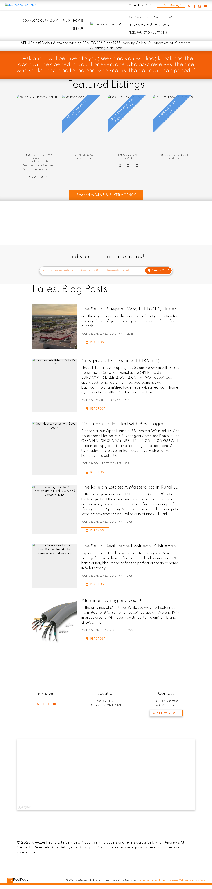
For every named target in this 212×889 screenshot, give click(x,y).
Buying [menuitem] (134, 17)
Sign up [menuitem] (77, 28)
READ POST (97, 342)
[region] (106, 774)
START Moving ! (171, 5)
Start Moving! (165, 713)
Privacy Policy (158, 880)
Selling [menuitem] (152, 17)
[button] (188, 6)
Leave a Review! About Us (148, 25)
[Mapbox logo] (25, 807)
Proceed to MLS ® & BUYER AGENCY (106, 195)
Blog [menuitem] (170, 17)
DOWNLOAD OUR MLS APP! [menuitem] (40, 20)
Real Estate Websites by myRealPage (186, 880)
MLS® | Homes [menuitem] (73, 20)
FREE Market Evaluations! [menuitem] (148, 32)
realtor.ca (144, 880)
